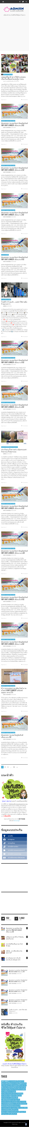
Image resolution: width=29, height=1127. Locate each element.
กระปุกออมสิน (13, 1081)
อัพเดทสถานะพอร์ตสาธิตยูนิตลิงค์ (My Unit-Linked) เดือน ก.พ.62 (14, 643)
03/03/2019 (13, 646)
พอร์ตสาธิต (14, 1097)
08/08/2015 (16, 81)
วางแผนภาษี (14, 1108)
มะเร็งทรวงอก (5, 1101)
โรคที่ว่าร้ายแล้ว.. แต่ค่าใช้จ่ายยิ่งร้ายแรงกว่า (14, 303)
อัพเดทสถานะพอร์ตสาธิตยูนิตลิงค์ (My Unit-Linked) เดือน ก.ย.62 (14, 213)
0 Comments (25, 99)
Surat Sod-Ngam (7, 127)
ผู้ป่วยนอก (13, 1095)
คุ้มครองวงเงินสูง (14, 1083)
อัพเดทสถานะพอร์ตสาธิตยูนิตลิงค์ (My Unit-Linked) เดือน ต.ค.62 (14, 169)
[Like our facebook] (16, 918)
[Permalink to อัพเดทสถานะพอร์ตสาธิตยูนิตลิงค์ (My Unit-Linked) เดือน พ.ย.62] (14, 111)
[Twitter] (22, 1)
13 (14, 767)
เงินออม (16, 1110)
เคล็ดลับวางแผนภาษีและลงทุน (8, 120)
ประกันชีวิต (22, 1089)
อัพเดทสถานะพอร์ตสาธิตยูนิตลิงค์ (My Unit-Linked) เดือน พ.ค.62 (14, 507)
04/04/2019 (13, 601)
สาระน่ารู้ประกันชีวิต (6, 299)
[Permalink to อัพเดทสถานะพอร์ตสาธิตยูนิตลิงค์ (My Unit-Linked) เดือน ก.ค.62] (14, 348)
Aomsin (4, 306)
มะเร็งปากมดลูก (21, 1101)
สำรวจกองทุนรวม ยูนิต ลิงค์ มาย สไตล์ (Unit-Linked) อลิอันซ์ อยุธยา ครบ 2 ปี (13, 690)
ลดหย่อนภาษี (16, 1106)
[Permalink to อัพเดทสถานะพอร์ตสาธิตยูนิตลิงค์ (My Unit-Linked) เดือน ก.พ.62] (14, 630)
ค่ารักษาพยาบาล (6, 1085)
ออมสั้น (11, 1110)
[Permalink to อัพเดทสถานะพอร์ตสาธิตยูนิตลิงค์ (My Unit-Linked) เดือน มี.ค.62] (14, 585)
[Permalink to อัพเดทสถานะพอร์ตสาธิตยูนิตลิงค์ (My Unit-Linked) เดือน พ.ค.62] (14, 494)
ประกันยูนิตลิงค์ (18, 1093)
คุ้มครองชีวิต (5, 1083)
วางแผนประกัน (6, 1108)
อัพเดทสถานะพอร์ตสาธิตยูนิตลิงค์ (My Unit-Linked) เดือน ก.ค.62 (14, 361)
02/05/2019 (13, 739)
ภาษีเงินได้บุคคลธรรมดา (8, 1099)
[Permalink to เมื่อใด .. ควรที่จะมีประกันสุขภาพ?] (3, 951)
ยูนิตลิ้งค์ (9, 1106)
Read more (3, 99)
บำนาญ (4, 1089)
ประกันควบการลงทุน (12, 1089)
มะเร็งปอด (13, 1101)
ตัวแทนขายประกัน (20, 1087)
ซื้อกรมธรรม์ (5, 1087)
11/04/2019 (13, 172)
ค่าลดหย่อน (15, 1085)
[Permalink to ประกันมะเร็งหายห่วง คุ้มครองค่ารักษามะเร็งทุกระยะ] (14, 437)
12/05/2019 (13, 127)
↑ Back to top (14, 1124)
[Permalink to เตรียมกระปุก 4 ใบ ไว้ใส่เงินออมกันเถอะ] (3, 937)
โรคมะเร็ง (23, 1112)
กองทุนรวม (21, 1081)
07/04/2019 (13, 409)
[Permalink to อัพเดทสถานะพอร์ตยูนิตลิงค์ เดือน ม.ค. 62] (14, 723)
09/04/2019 (13, 261)
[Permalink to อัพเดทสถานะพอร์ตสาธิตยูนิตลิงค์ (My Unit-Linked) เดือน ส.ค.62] (14, 245)
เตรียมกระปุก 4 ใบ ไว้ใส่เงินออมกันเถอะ (15, 938)
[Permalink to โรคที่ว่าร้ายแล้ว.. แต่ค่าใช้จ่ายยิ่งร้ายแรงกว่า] (14, 290)
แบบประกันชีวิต (5, 254)
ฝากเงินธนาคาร (6, 1097)
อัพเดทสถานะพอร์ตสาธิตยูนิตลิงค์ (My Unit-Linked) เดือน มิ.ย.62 (14, 406)
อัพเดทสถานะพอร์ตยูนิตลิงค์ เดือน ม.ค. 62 (12, 736)
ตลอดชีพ (12, 1087)
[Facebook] (19, 1)
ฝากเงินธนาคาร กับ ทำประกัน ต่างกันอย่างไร (13, 959)
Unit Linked (5, 1081)
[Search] (3, 1)
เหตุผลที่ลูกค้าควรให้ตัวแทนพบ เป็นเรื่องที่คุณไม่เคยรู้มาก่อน (13, 78)
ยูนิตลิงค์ (4, 1106)
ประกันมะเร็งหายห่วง (7, 1093)
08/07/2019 (13, 364)
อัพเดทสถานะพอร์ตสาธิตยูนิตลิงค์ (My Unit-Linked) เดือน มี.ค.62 (14, 598)
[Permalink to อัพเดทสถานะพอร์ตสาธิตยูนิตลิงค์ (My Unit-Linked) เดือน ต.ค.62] (14, 156)
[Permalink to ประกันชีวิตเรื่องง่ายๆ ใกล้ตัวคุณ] (3, 944)
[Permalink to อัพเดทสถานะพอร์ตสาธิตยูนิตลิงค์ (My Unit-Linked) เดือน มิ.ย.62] (14, 393)
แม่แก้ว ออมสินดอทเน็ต (8, 81)
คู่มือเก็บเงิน (23, 1083)
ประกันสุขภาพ (6, 1095)
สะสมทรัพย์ (5, 1110)
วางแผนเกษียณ (23, 1108)
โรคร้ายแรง (5, 1114)
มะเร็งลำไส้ (5, 1104)
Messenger (17, 820)
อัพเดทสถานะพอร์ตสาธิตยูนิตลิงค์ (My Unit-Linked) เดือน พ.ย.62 (14, 124)
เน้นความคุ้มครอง (6, 1112)
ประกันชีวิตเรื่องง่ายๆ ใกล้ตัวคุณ (14, 945)
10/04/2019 (13, 216)
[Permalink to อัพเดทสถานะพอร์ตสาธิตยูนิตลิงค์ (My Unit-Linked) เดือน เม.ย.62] (14, 539)
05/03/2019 (13, 555)
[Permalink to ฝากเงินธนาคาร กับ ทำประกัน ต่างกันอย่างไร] (3, 958)
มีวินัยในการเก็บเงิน (14, 1104)
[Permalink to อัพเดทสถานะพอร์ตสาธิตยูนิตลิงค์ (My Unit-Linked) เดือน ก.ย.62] (14, 200)
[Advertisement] (14, 33)
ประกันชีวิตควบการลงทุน (9, 1091)
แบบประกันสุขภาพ (13, 447)
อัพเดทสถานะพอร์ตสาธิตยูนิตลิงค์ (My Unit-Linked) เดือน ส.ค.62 (14, 258)
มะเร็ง (18, 1099)
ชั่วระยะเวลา (22, 1085)
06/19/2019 (9, 453)
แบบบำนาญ (15, 1112)
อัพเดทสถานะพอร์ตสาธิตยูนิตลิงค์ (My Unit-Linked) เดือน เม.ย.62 (14, 552)
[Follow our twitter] (3, 918)
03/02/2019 (13, 694)
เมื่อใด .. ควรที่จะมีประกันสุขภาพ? (14, 952)
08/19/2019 (9, 306)
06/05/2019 (13, 510)
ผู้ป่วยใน (19, 1095)
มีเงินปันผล (24, 1104)
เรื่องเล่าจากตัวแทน (8, 74)
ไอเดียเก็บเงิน (13, 1114)
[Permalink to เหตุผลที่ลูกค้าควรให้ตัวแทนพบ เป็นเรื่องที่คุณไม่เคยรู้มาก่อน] (14, 63)
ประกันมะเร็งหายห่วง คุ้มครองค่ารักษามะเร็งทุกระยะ (14, 450)
